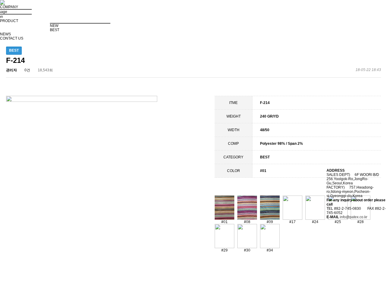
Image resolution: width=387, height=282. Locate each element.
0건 (27, 70)
